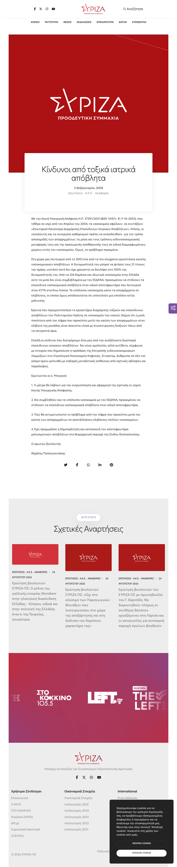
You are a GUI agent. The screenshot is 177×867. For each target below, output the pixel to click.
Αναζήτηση (134, 9)
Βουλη (123, 22)
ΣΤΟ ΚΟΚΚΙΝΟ (21, 811)
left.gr (15, 823)
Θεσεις (67, 22)
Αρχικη (35, 22)
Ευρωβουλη (139, 22)
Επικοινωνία (19, 798)
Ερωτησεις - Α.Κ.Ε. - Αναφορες (29, 572)
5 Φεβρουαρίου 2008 (88, 188)
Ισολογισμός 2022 (76, 823)
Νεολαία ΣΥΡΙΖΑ (22, 817)
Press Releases (127, 798)
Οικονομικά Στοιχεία (78, 798)
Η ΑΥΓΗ (16, 804)
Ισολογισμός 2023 (76, 817)
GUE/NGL (17, 836)
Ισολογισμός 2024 (76, 811)
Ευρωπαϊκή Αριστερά (25, 829)
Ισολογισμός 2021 (76, 829)
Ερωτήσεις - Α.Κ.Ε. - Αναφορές (88, 193)
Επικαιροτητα (105, 22)
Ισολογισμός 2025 (76, 804)
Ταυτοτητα (51, 22)
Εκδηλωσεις (84, 22)
